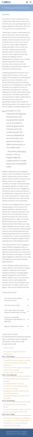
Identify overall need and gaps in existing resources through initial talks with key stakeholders (16, 362)
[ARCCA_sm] (5, 2)
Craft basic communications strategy (16, 386)
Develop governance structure (14, 384)
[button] (27, 2)
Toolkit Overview (8, 348)
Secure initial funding (11, 388)
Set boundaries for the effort (14, 372)
